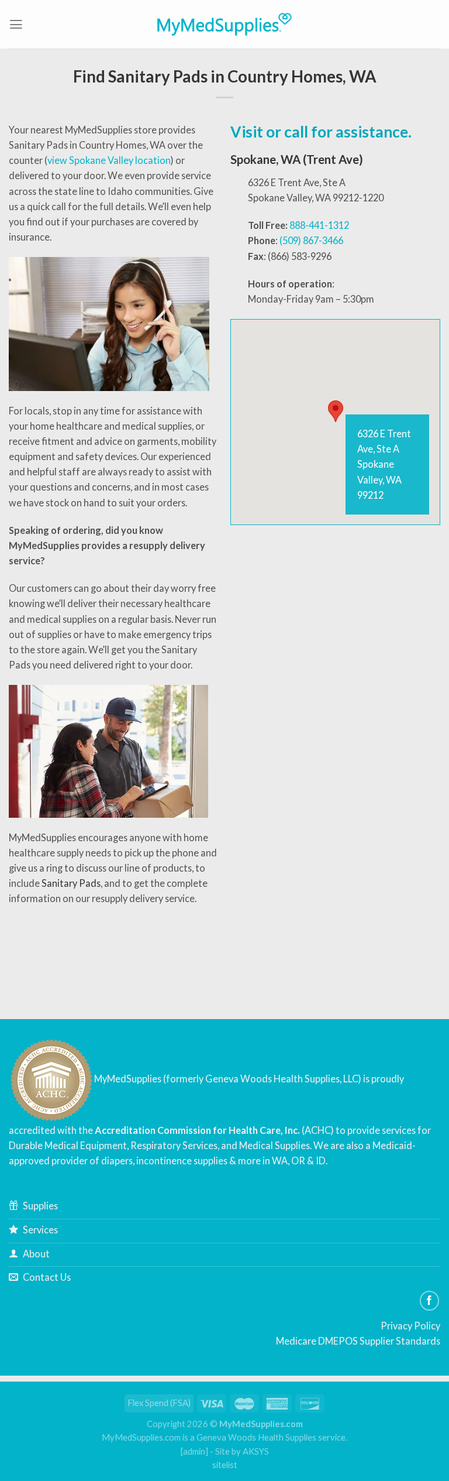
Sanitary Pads (71, 883)
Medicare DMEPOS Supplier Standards (358, 1340)
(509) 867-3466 (311, 240)
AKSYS (256, 1451)
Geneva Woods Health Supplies (256, 1437)
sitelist (224, 1465)
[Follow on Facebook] (430, 1301)
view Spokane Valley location (109, 160)
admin (194, 1451)
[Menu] (16, 24)
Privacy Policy (410, 1325)
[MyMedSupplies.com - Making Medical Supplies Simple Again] (224, 24)
